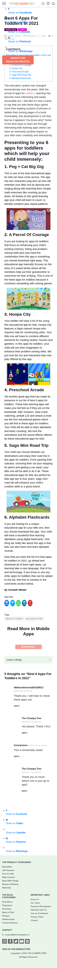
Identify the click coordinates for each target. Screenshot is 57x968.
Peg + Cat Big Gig (26, 166)
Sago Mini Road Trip (29, 445)
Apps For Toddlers (14, 618)
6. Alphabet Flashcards (20, 78)
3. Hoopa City (15, 68)
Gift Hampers (8, 945)
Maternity (6, 963)
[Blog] (43, 3)
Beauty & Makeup (10, 959)
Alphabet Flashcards (29, 517)
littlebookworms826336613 (28, 762)
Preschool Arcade (26, 390)
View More (28, 722)
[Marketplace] (48, 3)
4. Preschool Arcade (19, 71)
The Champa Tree (31, 793)
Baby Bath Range (10, 956)
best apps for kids (34, 618)
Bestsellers (7, 942)
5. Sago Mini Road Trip (20, 75)
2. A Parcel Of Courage (20, 65)
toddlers (30, 93)
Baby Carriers (8, 952)
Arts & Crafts (8, 949)
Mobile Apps (10, 647)
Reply (17, 781)
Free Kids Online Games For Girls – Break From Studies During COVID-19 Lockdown (28, 687)
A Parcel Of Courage (29, 234)
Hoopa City (20, 314)
